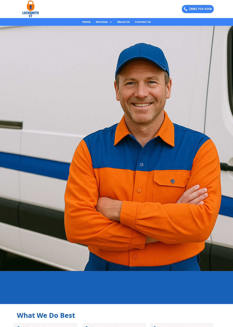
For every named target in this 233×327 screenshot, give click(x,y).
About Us (123, 22)
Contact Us (143, 22)
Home (86, 22)
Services (102, 22)
